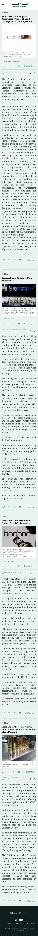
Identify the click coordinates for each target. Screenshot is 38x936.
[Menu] (2, 4)
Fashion (5, 11)
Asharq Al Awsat (13, 59)
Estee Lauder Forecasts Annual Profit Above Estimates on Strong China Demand (18, 727)
